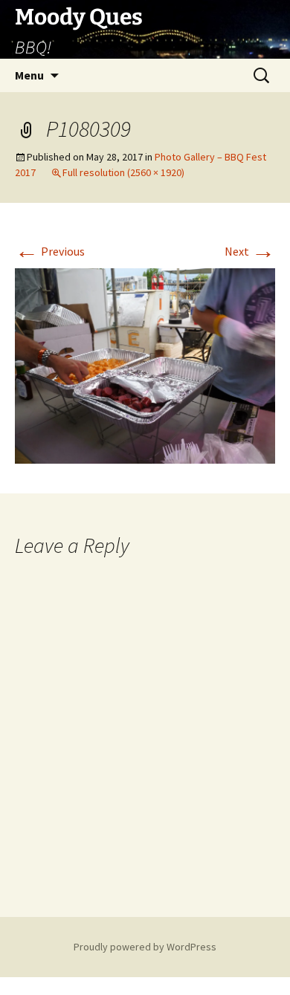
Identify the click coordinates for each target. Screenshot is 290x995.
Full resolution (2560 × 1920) (123, 172)
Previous (50, 251)
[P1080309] (145, 364)
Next (250, 251)
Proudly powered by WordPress (145, 946)
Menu (29, 75)
